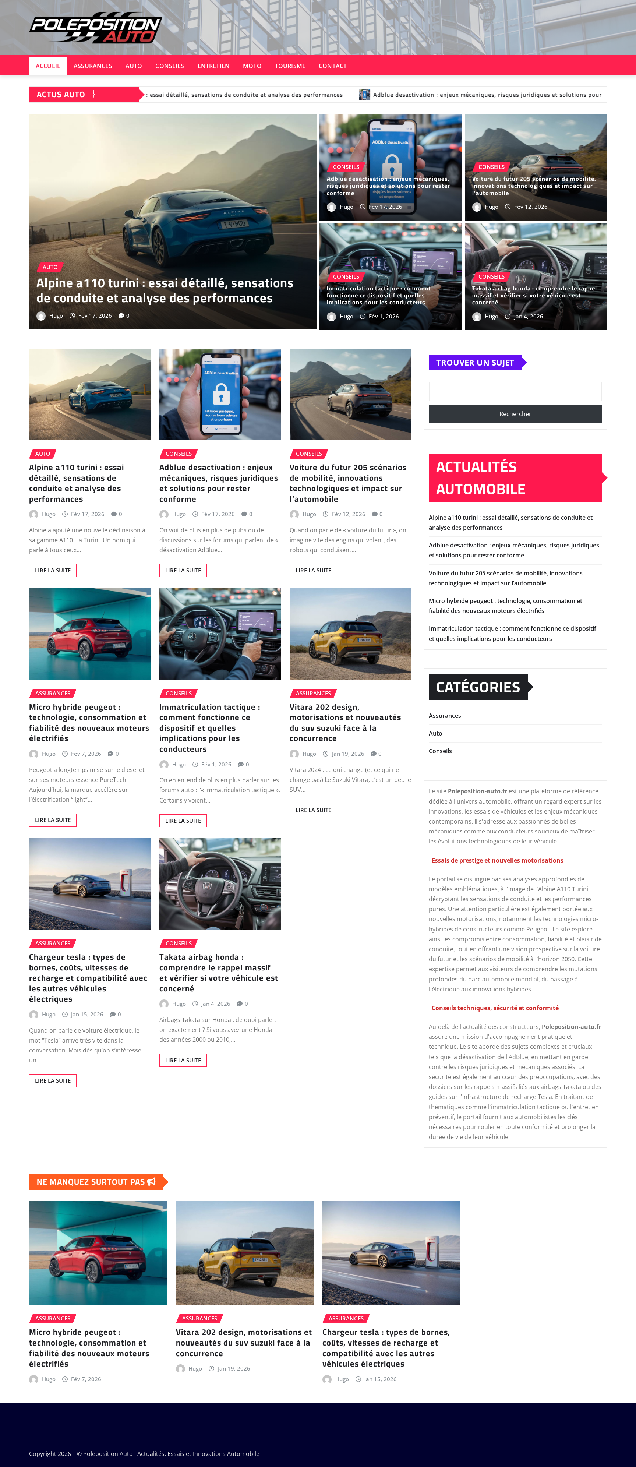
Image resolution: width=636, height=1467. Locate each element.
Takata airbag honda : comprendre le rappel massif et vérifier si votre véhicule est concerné (534, 295)
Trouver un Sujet (475, 362)
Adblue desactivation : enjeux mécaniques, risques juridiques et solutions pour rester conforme (388, 185)
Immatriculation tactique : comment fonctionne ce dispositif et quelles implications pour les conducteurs (379, 295)
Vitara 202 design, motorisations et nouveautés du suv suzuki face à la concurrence (345, 722)
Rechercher (515, 414)
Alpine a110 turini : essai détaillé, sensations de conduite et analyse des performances (165, 290)
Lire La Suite (53, 570)
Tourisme (290, 66)
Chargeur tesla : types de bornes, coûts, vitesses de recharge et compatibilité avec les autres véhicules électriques (88, 977)
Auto (134, 66)
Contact (333, 66)
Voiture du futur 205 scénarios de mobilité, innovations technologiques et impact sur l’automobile (534, 185)
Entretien (214, 66)
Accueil (48, 66)
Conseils (169, 66)
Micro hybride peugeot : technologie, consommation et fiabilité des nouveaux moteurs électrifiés (89, 722)
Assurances (93, 66)
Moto (252, 66)
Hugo (56, 315)
